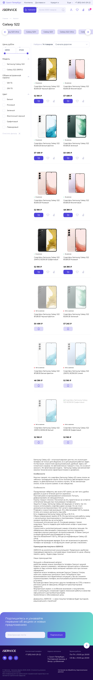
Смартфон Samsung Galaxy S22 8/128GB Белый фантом (47, 372)
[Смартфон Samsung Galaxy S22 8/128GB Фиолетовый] (76, 183)
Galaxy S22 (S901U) (15, 70)
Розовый (11, 105)
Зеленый (11, 110)
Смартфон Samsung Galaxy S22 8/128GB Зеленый (76, 144)
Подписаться (56, 635)
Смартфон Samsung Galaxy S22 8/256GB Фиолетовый (76, 87)
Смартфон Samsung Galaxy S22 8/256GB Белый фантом (47, 144)
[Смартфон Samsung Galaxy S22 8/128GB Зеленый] (76, 126)
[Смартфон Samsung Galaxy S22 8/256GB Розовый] (47, 183)
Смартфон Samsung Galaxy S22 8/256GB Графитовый (76, 429)
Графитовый (12, 121)
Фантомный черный (16, 116)
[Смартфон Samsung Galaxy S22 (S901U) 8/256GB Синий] (76, 354)
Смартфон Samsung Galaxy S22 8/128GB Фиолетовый (76, 201)
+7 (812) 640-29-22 (83, 2)
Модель (6, 59)
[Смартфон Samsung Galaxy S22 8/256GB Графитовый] (76, 410)
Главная (5, 18)
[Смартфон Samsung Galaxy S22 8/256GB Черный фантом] (47, 69)
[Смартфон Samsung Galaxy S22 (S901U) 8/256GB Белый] (47, 410)
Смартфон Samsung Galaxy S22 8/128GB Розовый (76, 258)
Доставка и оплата (40, 3)
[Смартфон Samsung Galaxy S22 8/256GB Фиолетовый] (76, 69)
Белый (10, 99)
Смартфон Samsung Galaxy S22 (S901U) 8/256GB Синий (76, 372)
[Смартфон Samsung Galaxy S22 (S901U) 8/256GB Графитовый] (47, 240)
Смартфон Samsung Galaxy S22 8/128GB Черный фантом (47, 315)
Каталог (16, 18)
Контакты (28, 2)
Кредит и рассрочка (55, 3)
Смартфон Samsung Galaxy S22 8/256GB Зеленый (76, 315)
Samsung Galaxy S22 (16, 64)
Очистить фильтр (9, 134)
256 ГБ (10, 88)
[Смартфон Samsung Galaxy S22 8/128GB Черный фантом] (47, 297)
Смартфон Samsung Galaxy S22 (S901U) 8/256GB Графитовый (47, 258)
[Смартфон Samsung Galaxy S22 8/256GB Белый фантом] (47, 126)
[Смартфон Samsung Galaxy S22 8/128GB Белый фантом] (47, 354)
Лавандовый (12, 127)
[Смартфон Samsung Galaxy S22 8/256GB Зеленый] (76, 297)
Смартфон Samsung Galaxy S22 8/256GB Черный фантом (47, 87)
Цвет (4, 94)
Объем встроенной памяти (11, 76)
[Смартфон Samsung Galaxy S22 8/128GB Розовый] (76, 240)
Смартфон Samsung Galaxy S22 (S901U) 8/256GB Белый (47, 429)
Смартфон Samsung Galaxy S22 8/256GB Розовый (47, 201)
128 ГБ (9, 83)
